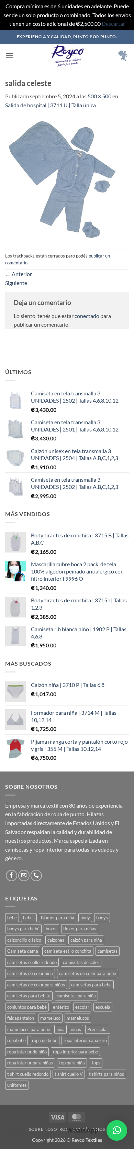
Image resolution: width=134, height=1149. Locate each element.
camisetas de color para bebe (87, 973)
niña (60, 1029)
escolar (82, 1007)
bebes (29, 917)
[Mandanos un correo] (24, 875)
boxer (51, 928)
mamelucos (78, 1018)
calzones (55, 940)
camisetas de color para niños (36, 984)
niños (76, 1029)
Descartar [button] (113, 23)
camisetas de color (81, 962)
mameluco (50, 1018)
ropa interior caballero (85, 1040)
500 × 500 (99, 96)
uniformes (17, 1085)
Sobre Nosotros (48, 1129)
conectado (87, 316)
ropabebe (16, 1040)
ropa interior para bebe (75, 1051)
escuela (103, 1007)
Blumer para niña (57, 917)
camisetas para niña (76, 995)
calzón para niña (86, 940)
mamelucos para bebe (28, 1029)
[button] (9, 55)
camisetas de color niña (30, 973)
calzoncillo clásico (24, 940)
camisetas (108, 951)
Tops (95, 1062)
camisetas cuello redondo (32, 962)
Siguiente (19, 283)
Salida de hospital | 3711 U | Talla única (50, 105)
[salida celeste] (67, 178)
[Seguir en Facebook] (11, 875)
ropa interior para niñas (30, 1062)
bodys (102, 917)
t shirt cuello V (69, 1074)
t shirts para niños (106, 1074)
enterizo (61, 1007)
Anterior (18, 274)
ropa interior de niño (27, 1051)
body (85, 917)
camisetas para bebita (29, 995)
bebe (12, 917)
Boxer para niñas (79, 928)
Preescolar (97, 1029)
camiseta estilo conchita (67, 951)
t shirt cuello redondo (27, 1074)
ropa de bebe (44, 1040)
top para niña (72, 1062)
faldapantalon (20, 1018)
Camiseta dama (22, 951)
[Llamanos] (36, 875)
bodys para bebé (23, 928)
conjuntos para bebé (27, 1007)
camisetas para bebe (91, 984)
